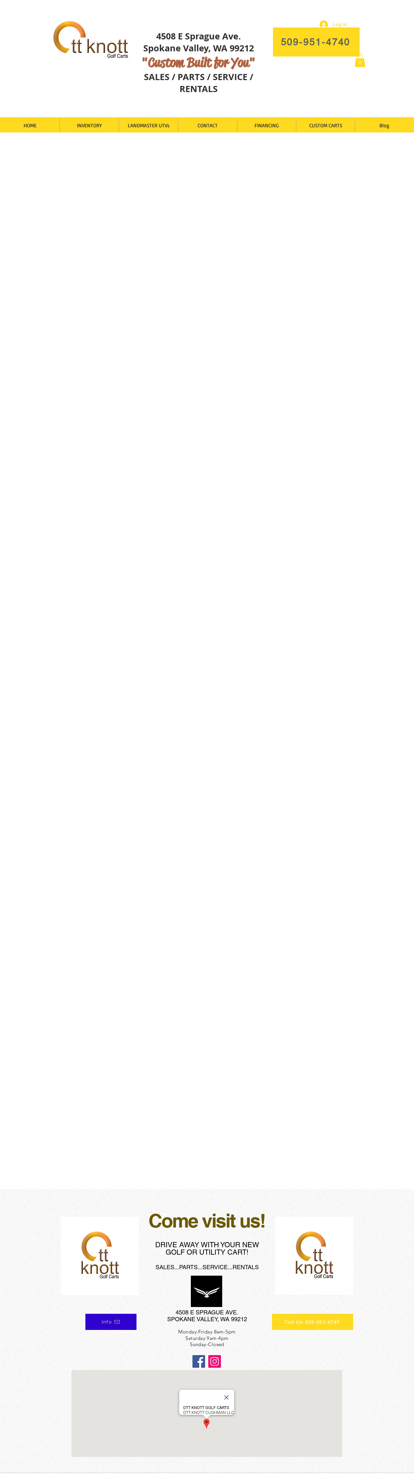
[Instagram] (214, 1361)
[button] (359, 60)
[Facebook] (198, 1361)
